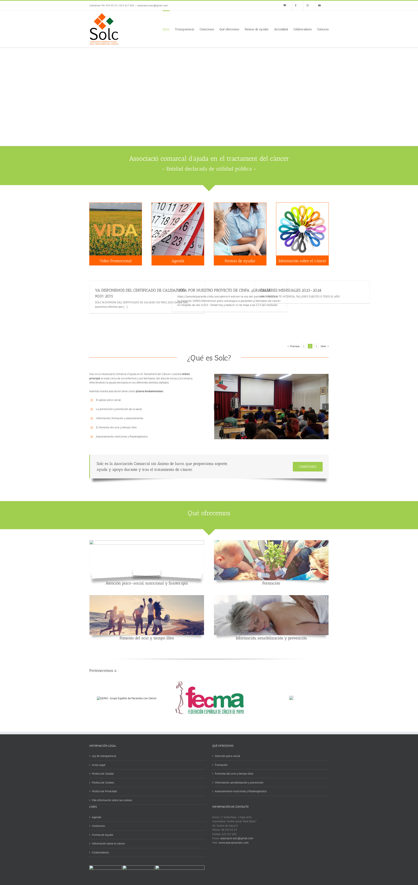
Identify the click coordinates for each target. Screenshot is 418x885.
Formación (271, 583)
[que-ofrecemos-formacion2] (271, 542)
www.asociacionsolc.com (234, 842)
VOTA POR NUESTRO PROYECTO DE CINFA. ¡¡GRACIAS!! (223, 290)
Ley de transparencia (104, 756)
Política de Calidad (103, 773)
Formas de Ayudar (102, 835)
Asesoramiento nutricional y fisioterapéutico (241, 791)
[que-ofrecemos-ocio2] (146, 597)
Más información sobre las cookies (112, 800)
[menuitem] (286, 5)
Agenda (96, 817)
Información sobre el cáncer (108, 843)
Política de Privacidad (104, 791)
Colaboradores (100, 852)
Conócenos (98, 826)
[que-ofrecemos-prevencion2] (271, 597)
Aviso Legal (98, 765)
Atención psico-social (227, 756)
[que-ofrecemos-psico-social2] (146, 542)
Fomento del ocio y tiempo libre (147, 638)
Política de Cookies (103, 782)
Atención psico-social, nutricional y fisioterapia (147, 583)
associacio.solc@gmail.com (153, 5)
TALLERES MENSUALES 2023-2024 (290, 290)
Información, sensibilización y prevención (271, 638)
